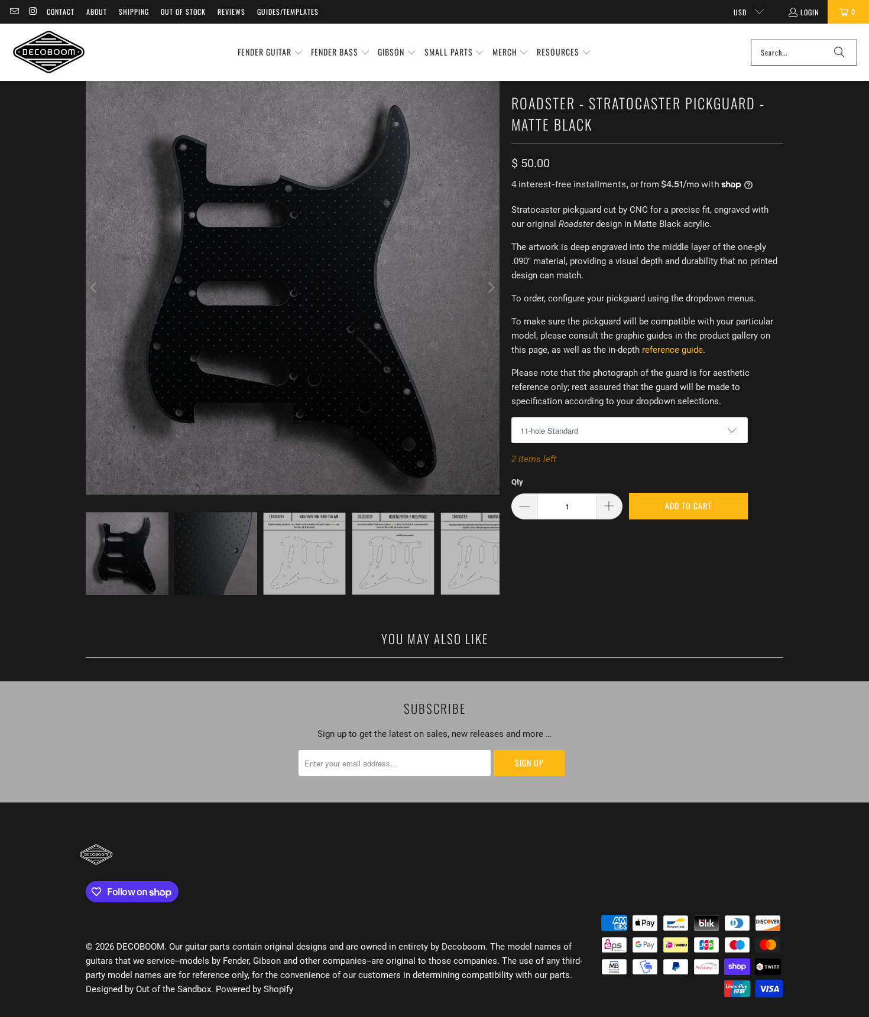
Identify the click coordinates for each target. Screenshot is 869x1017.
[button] (270, 52)
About (96, 12)
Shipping (134, 12)
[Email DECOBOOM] (14, 12)
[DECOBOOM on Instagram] (32, 12)
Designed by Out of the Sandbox (148, 989)
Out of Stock (183, 12)
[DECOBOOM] (49, 52)
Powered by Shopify (254, 989)
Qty (517, 481)
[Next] (490, 288)
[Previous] (94, 288)
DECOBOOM (140, 946)
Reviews (231, 12)
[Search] (839, 53)
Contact (60, 12)
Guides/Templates (288, 12)
